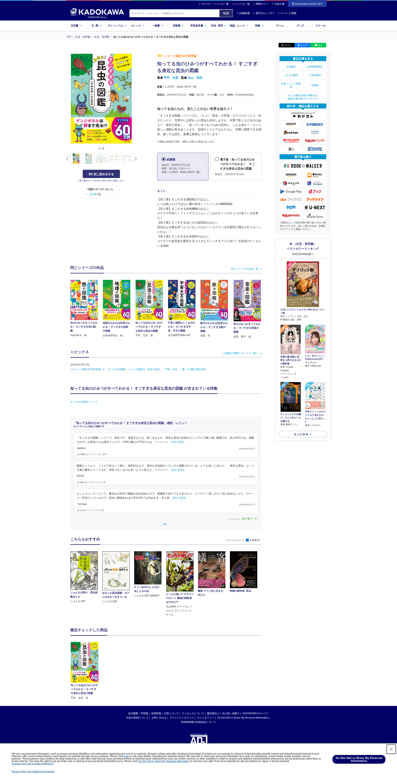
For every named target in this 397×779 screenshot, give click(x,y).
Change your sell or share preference (33, 763)
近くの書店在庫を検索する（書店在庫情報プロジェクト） (303, 97)
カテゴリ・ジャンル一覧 (215, 3)
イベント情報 (288, 13)
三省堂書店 (315, 75)
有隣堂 (315, 85)
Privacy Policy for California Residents (33, 771)
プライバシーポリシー (181, 717)
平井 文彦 (171, 77)
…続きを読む (177, 442)
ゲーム (280, 25)
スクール (321, 25)
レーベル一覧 (242, 3)
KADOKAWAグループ (255, 713)
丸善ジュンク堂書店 (291, 85)
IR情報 (144, 713)
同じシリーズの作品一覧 (244, 268)
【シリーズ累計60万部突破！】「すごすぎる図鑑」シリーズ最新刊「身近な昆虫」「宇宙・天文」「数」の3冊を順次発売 (138, 369)
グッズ (300, 25)
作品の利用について (137, 717)
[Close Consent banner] (391, 749)
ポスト (288, 45)
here (126, 756)
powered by (235, 519)
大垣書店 (291, 66)
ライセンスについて (193, 713)
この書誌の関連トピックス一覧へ (239, 353)
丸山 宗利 (195, 77)
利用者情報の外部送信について (198, 722)
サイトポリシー (205, 717)
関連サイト (262, 3)
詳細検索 (244, 13)
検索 (226, 13)
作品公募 (280, 3)
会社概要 (133, 713)
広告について (171, 713)
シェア (304, 45)
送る (320, 45)
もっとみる (301, 434)
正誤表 (94, 194)
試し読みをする (104, 174)
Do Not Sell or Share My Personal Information (242, 717)
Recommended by (235, 540)
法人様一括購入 (231, 713)
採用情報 (156, 713)
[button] (135, 158)
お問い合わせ (159, 717)
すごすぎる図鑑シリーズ (84, 401)
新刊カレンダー (265, 13)
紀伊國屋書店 (314, 66)
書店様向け (213, 713)
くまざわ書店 (290, 75)
